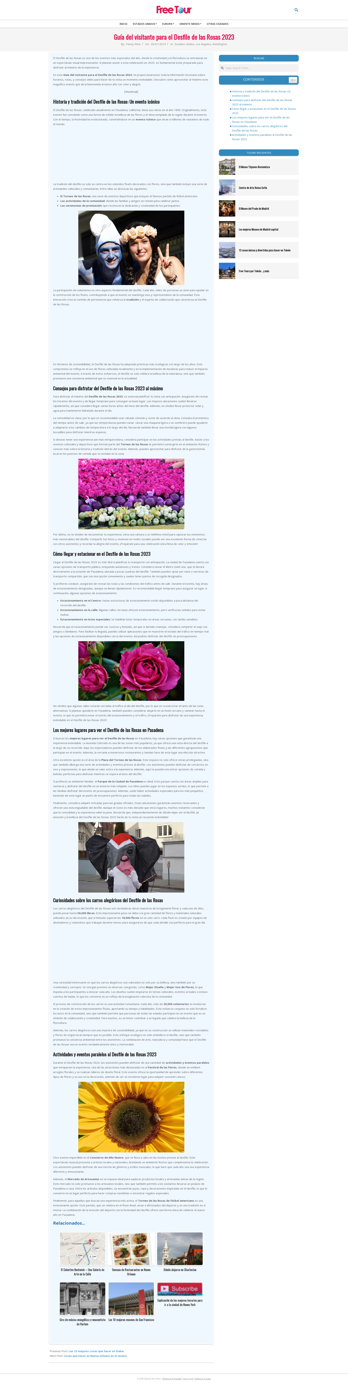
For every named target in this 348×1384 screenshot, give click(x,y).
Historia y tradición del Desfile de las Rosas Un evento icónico (261, 93)
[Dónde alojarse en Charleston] (180, 1235)
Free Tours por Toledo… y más (254, 271)
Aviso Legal (188, 1378)
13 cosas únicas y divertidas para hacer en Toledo (265, 250)
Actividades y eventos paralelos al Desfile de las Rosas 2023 (262, 137)
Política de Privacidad (172, 1378)
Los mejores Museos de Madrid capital (258, 229)
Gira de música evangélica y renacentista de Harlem (82, 1322)
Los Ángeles (203, 44)
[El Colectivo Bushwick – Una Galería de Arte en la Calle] (82, 1235)
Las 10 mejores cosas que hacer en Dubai (96, 1351)
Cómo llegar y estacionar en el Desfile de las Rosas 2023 (264, 111)
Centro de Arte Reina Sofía (253, 188)
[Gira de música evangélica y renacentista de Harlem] (82, 1285)
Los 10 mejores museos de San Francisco (131, 1320)
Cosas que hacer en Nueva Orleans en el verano (95, 1356)
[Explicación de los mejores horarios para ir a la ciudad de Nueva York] (180, 1285)
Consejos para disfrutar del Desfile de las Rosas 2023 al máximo (262, 102)
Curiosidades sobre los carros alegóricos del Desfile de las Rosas (259, 128)
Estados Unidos (184, 44)
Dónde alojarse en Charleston (180, 1270)
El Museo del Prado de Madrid (254, 208)
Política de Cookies (203, 1378)
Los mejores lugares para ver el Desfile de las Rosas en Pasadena (261, 119)
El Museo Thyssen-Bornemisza (254, 167)
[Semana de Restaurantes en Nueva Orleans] (131, 1235)
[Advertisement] (131, 154)
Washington (219, 44)
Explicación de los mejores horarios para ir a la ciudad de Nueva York (180, 1302)
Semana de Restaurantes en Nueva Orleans (131, 1272)
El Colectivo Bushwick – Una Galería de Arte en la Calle (82, 1272)
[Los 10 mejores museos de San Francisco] (131, 1285)
